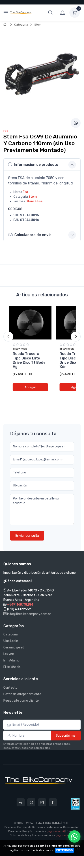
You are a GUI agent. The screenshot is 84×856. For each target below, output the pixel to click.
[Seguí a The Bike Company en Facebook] (53, 802)
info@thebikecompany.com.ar (28, 614)
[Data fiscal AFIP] (75, 804)
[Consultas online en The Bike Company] (21, 802)
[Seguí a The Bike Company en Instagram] (42, 802)
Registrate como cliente (21, 701)
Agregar (30, 387)
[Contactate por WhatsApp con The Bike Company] (31, 802)
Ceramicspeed (13, 647)
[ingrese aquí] (56, 831)
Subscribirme (65, 735)
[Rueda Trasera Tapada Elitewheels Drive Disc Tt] (30, 323)
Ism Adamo (11, 660)
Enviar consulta (27, 536)
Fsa (25, 192)
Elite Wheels (12, 667)
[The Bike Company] (21, 12)
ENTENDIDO (64, 850)
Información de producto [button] (36, 164)
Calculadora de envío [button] (33, 235)
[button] (50, 12)
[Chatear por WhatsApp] (74, 836)
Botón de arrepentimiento (22, 694)
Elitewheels (20, 348)
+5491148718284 (20, 604)
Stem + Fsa (34, 201)
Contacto (10, 688)
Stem (37, 24)
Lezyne (8, 654)
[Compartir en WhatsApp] (76, 123)
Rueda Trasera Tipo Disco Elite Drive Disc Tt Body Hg (29, 360)
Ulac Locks (11, 641)
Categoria (21, 24)
